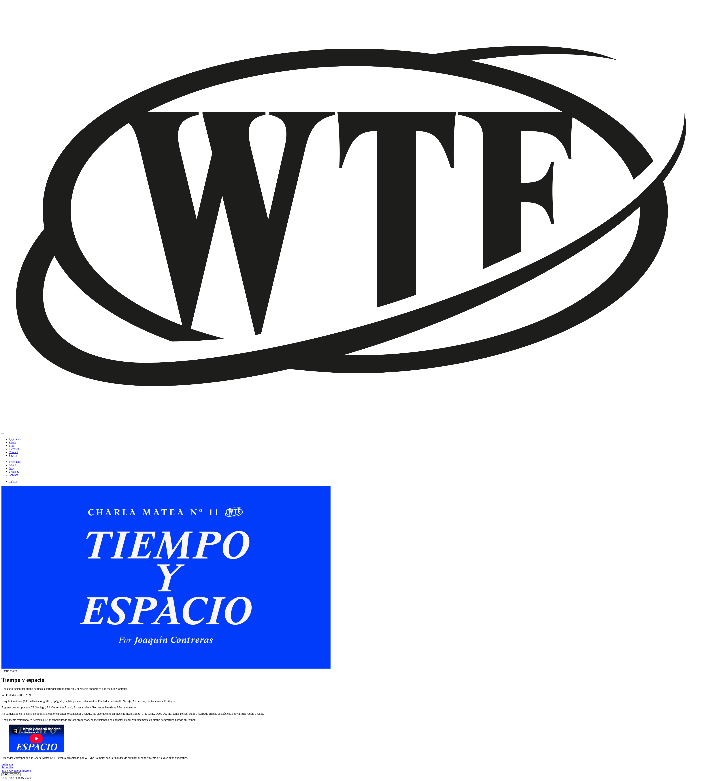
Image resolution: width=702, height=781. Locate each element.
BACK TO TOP (11, 774)
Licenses (14, 448)
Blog (11, 445)
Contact (13, 452)
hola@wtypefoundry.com (16, 770)
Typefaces (14, 439)
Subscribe (7, 767)
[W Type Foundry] (351, 429)
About (12, 442)
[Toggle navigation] (2, 433)
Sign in (13, 455)
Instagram (7, 764)
